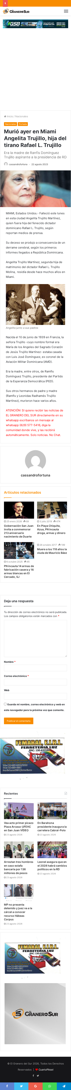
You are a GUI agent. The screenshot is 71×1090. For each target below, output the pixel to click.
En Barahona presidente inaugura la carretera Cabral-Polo (52, 826)
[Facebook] (33, 1076)
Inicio (9, 116)
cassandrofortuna (18, 164)
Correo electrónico (16, 675)
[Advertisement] (35, 73)
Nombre (10, 661)
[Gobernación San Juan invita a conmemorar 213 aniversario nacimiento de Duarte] (19, 510)
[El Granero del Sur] (16, 11)
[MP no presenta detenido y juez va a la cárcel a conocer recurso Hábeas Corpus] (19, 892)
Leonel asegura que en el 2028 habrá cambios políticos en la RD (52, 865)
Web (6, 690)
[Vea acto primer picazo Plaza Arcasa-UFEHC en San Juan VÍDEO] (19, 811)
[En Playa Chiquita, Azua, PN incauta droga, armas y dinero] (52, 510)
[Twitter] (38, 1076)
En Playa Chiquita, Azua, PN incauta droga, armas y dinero (51, 529)
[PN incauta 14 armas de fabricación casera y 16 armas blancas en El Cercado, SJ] (19, 550)
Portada (23, 124)
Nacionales (21, 116)
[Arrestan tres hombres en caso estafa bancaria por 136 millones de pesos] (19, 849)
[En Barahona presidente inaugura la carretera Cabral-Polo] (52, 811)
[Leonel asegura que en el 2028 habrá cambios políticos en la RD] (52, 849)
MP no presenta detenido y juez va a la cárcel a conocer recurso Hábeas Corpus (18, 912)
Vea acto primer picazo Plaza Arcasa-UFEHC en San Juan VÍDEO (19, 826)
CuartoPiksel (46, 1069)
